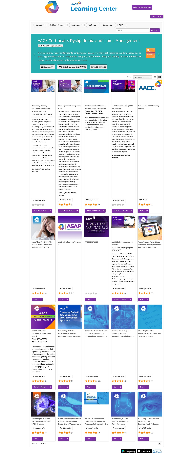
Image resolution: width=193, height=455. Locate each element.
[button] (40, 25)
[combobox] (142, 77)
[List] (155, 77)
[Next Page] (159, 443)
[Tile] (159, 77)
